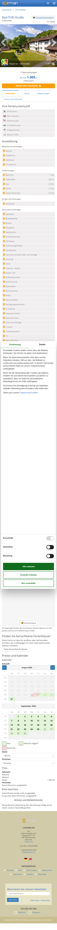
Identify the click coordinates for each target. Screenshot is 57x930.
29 (18, 733)
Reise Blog (42, 874)
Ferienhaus (10, 93)
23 (25, 729)
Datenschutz (47, 870)
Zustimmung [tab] (15, 344)
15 (18, 725)
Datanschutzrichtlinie (29, 392)
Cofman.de (28, 842)
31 (12, 699)
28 (12, 733)
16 (25, 725)
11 (38, 720)
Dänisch (30, 859)
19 (45, 725)
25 (38, 729)
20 (51, 725)
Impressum (17, 874)
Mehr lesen (35, 900)
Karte (27, 93)
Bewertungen (44, 93)
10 (31, 720)
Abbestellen (45, 900)
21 (12, 729)
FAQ (20, 870)
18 (38, 725)
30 (25, 733)
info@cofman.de (28, 852)
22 (18, 729)
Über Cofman (32, 870)
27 (51, 729)
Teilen (52, 21)
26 (45, 729)
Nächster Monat (52, 667)
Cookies (30, 874)
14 (12, 725)
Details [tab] (42, 344)
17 (31, 725)
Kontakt (10, 870)
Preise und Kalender (27, 85)
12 (45, 720)
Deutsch (25, 859)
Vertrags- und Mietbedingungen (28, 799)
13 (51, 720)
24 (31, 729)
